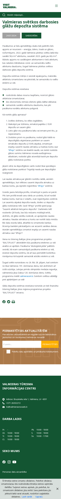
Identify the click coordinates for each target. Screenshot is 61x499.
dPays (11, 150)
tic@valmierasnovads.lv (16, 406)
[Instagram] (9, 461)
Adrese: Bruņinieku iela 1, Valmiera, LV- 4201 (26, 399)
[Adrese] (3, 399)
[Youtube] (14, 461)
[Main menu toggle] (56, 6)
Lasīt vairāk (27, 496)
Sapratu (39, 496)
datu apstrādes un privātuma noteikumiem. (39, 351)
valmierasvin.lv (26, 276)
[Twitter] (8, 302)
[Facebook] (4, 302)
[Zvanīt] (3, 403)
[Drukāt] (13, 302)
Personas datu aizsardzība (14, 471)
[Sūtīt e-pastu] (3, 407)
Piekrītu (35, 351)
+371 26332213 (13, 403)
